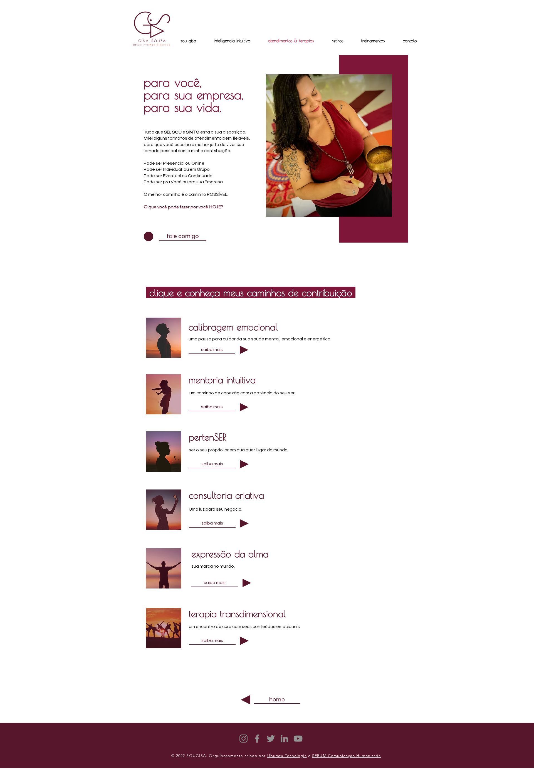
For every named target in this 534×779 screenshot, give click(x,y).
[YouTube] (298, 738)
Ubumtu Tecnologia (287, 755)
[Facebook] (257, 738)
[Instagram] (243, 738)
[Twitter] (270, 738)
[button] (337, 41)
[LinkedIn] (284, 738)
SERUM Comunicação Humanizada (346, 755)
